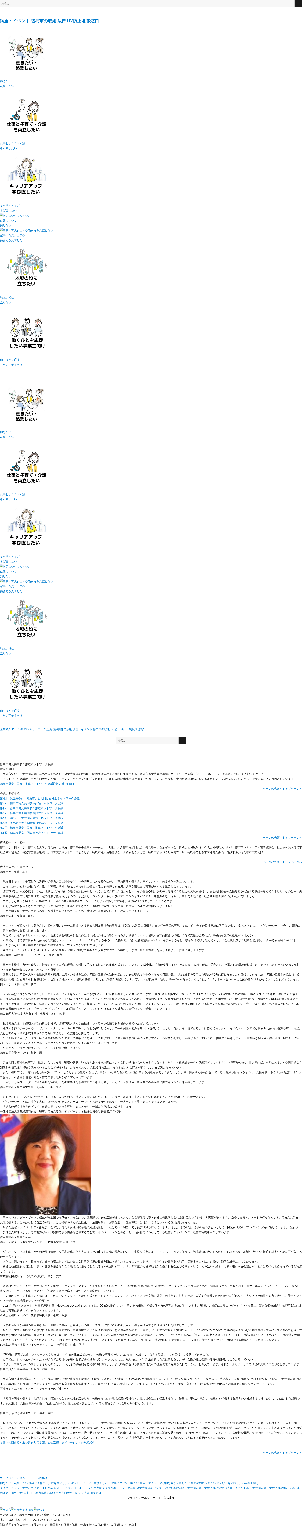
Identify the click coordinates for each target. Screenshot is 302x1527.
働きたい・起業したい (14, 1483)
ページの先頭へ (272, 788)
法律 (61, 20)
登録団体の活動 (62, 729)
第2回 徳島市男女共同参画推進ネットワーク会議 (31, 803)
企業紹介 (5, 729)
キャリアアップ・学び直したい (90, 1483)
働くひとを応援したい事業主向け (238, 1483)
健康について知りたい (125, 1483)
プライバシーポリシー (14, 1478)
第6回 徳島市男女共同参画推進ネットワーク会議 (31, 823)
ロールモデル (20, 729)
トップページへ (292, 788)
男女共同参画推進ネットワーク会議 (113, 1488)
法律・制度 (128, 729)
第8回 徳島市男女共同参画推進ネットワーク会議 (31, 832)
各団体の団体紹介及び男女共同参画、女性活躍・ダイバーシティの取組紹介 (47, 1442)
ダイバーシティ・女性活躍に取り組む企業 (26, 1488)
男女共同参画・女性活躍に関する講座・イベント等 (217, 1488)
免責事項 (42, 1478)
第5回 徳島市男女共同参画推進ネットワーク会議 (31, 818)
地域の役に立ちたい (203, 1483)
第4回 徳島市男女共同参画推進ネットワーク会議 (31, 813)
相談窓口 (90, 20)
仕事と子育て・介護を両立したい (50, 1483)
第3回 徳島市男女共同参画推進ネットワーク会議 (31, 808)
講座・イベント (15, 20)
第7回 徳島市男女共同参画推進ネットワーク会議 (31, 827)
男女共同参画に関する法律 (72, 1493)
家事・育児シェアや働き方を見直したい (165, 1483)
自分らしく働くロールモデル (72, 1488)
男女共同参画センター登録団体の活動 (160, 1488)
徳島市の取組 (43, 20)
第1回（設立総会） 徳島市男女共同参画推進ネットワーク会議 (40, 798)
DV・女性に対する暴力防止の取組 (33, 1493)
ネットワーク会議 (40, 729)
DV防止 (74, 20)
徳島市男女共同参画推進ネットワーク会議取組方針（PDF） (38, 783)
